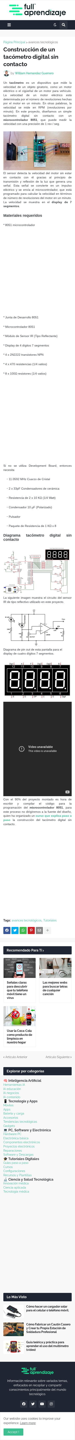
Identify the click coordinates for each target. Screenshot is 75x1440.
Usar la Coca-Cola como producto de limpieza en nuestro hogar (19, 1036)
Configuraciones (14, 1171)
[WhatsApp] (23, 930)
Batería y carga (13, 1113)
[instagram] (51, 1404)
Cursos (8, 1167)
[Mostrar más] (47, 930)
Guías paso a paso (15, 1162)
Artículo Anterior (16, 1057)
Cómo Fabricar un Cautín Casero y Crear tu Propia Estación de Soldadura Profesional (48, 1328)
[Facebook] (6, 930)
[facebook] (23, 1404)
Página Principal (14, 42)
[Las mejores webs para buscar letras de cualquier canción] (55, 968)
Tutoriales (50, 920)
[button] (9, 25)
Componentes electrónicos (21, 1142)
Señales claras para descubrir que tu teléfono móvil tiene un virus (17, 990)
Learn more (28, 1423)
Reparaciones (12, 1150)
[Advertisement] (37, 271)
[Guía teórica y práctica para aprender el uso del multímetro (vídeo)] (13, 1347)
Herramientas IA (14, 1084)
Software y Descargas (18, 1154)
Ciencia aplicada (14, 1187)
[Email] (39, 930)
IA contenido (11, 1097)
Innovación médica (16, 1183)
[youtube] (42, 1404)
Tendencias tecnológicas (20, 1121)
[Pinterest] (31, 930)
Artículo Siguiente (58, 1057)
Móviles (8, 1105)
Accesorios (10, 1117)
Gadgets (9, 1126)
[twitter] (32, 1404)
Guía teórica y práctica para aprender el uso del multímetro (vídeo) (47, 1346)
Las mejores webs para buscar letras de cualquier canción (55, 988)
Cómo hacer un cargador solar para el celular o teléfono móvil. (47, 1308)
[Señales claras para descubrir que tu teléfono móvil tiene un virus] (20, 968)
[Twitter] (15, 930)
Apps (6, 1109)
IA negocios (11, 1093)
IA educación (12, 1089)
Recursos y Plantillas (17, 1175)
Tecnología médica (16, 1191)
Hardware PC (12, 1134)
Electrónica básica (16, 1138)
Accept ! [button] (13, 1432)
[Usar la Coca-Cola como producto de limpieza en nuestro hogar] (20, 1016)
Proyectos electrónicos (19, 1146)
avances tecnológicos (43, 42)
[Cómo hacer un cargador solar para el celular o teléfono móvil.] (13, 1311)
